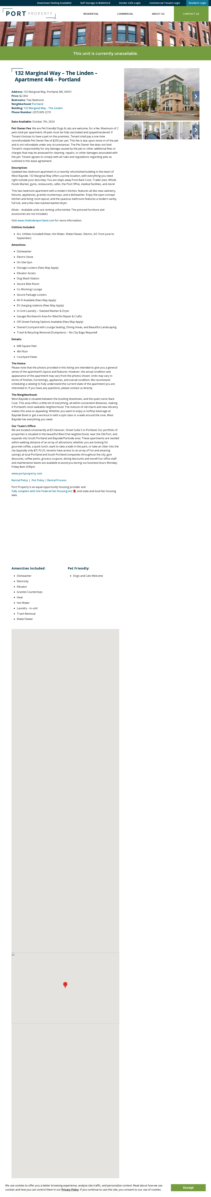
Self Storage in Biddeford (95, 2)
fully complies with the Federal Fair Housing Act (42, 491)
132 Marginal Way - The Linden (43, 108)
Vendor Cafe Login (130, 2)
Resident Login (197, 2)
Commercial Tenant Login (164, 2)
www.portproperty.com (27, 473)
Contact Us (191, 13)
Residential (91, 13)
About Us (158, 13)
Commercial (125, 13)
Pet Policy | (39, 480)
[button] (65, 985)
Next (195, 96)
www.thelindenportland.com (35, 220)
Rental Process (56, 480)
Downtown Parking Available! (54, 2)
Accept (188, 1187)
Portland (37, 104)
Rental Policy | (21, 480)
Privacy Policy (70, 1189)
